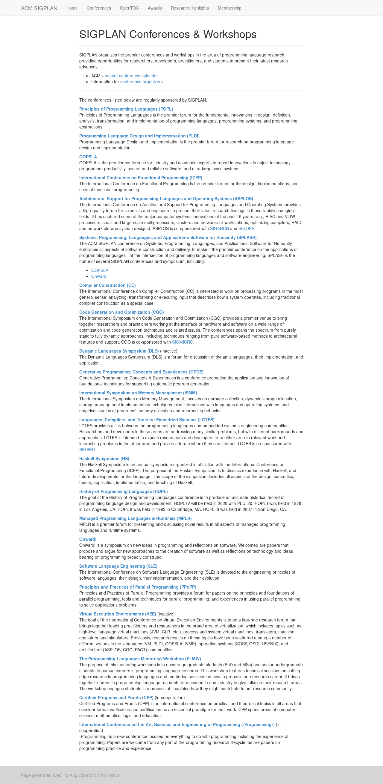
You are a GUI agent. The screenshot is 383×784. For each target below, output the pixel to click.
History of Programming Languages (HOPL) (123, 491)
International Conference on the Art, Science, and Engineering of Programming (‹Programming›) (177, 724)
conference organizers (141, 82)
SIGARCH (219, 228)
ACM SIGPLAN (39, 8)
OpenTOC (129, 8)
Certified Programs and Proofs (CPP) (116, 697)
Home (72, 8)
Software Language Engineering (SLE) (118, 566)
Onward (98, 276)
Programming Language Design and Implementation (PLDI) (139, 136)
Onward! (88, 539)
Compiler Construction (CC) (107, 285)
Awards (155, 8)
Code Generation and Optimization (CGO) (121, 312)
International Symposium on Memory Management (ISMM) (138, 393)
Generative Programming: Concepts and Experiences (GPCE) (141, 372)
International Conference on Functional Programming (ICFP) (140, 177)
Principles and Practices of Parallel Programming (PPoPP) (137, 587)
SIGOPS (246, 228)
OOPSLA (88, 157)
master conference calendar (131, 76)
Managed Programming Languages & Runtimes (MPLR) (135, 518)
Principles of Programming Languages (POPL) (126, 109)
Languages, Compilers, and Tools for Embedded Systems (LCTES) (147, 419)
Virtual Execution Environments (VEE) (117, 614)
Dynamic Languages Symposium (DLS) (119, 351)
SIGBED (87, 449)
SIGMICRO (182, 342)
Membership (229, 8)
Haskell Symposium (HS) (104, 458)
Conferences (99, 8)
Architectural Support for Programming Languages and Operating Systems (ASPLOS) (166, 198)
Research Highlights (190, 8)
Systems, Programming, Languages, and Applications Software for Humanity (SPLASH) (168, 237)
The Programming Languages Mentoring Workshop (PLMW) (140, 659)
